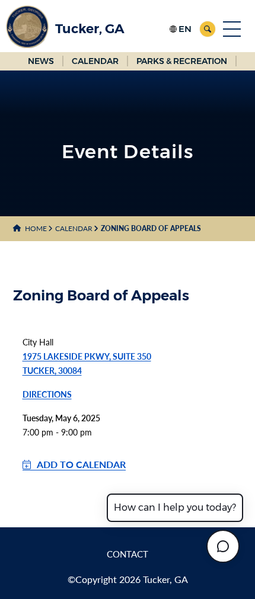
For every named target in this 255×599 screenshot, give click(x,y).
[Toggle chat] (223, 546)
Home (36, 228)
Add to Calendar (81, 464)
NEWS (41, 61)
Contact (127, 554)
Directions (47, 394)
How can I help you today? (175, 507)
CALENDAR (95, 61)
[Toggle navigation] (231, 29)
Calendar (74, 228)
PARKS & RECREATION (181, 61)
